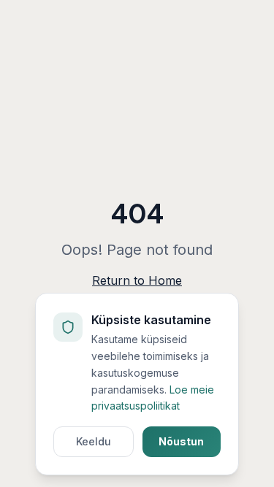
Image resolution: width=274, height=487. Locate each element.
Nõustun (181, 441)
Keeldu (93, 441)
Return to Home (137, 280)
